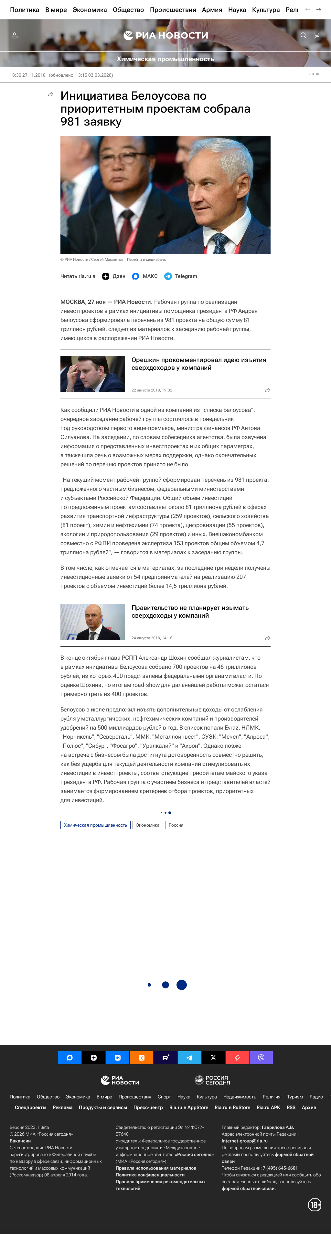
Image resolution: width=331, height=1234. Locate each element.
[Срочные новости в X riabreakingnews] (237, 1057)
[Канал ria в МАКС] (69, 1057)
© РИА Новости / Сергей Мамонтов (91, 259)
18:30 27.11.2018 (28, 75)
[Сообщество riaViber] (261, 1057)
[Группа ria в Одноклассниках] (141, 1057)
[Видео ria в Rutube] (165, 1057)
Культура (207, 1097)
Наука (183, 1097)
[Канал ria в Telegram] (189, 1057)
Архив (309, 1107)
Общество (48, 1097)
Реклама (62, 1107)
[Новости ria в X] (213, 1057)
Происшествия (135, 1097)
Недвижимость (239, 1097)
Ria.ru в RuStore (232, 1107)
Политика (20, 1097)
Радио (316, 1097)
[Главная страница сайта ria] (165, 35)
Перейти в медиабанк (146, 259)
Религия (272, 1097)
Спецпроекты (30, 1107)
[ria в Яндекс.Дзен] (93, 1057)
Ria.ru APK (268, 1107)
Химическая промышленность (95, 825)
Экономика (148, 825)
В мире (104, 1097)
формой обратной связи (248, 1188)
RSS (291, 1107)
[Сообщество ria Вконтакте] (117, 1057)
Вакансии (20, 1140)
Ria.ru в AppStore (188, 1107)
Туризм (295, 1097)
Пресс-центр (148, 1107)
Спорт (164, 1097)
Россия (176, 825)
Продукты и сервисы (103, 1107)
